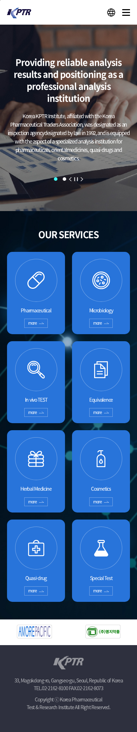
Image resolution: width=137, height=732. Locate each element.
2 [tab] (64, 179)
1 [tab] (56, 179)
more (32, 323)
